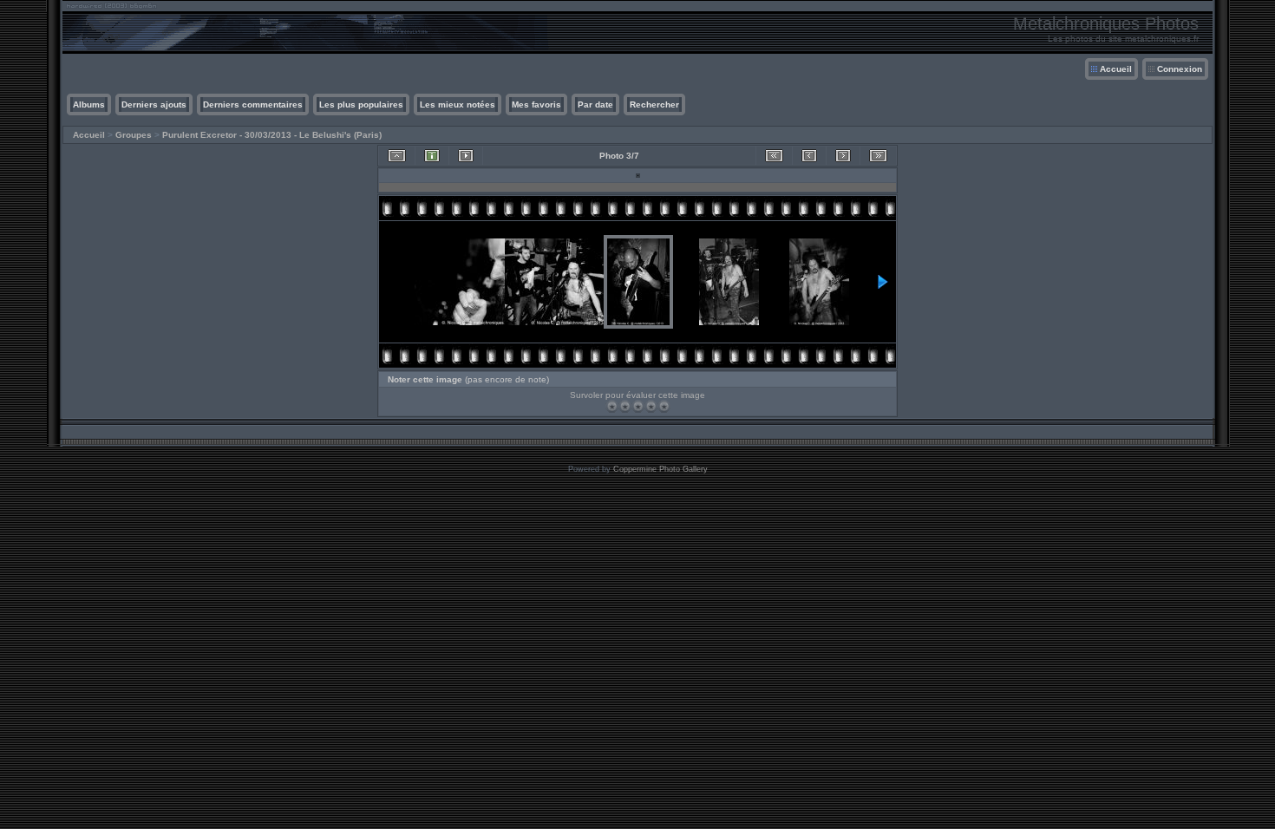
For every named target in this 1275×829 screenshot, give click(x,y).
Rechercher (654, 104)
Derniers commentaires (253, 104)
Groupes (133, 135)
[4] (650, 406)
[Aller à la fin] (878, 156)
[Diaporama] (465, 156)
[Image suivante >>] (843, 156)
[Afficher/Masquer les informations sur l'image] (431, 156)
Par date (595, 104)
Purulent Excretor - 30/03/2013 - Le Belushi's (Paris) (272, 135)
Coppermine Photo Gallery (660, 469)
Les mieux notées (457, 104)
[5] (663, 406)
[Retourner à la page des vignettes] (397, 156)
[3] (637, 406)
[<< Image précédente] (809, 156)
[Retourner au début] (774, 156)
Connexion (1179, 69)
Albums (89, 104)
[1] (611, 406)
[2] (624, 406)
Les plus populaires (361, 104)
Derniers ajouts (153, 104)
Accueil (1116, 69)
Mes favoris (536, 104)
